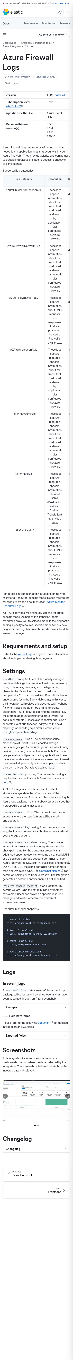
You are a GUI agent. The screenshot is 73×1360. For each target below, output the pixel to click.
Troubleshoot (49, 23)
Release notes (31, 23)
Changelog (17, 1138)
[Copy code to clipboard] (65, 919)
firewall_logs (14, 983)
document (44, 1022)
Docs (6, 23)
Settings (14, 670)
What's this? (13, 106)
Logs (9, 971)
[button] (17, 76)
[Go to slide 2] (38, 1125)
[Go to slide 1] (35, 1125)
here (5, 782)
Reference (65, 23)
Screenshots (19, 1050)
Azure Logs (25, 654)
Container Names (49, 871)
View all (60, 95)
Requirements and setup (35, 645)
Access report (62, 3)
